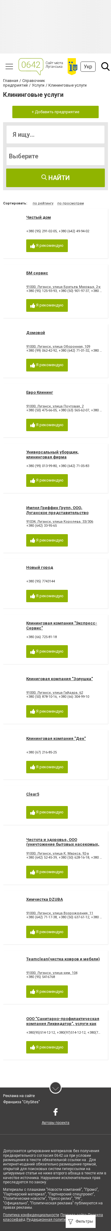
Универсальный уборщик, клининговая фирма (52, 454)
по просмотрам (70, 203)
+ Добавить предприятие (55, 111)
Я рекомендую (49, 245)
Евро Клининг (39, 392)
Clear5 (32, 794)
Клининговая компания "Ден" (56, 738)
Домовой (35, 332)
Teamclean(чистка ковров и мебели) (63, 959)
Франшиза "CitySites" (21, 1102)
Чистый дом (38, 217)
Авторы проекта (55, 1123)
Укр (88, 67)
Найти (58, 178)
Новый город (39, 567)
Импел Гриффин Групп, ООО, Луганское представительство (57, 510)
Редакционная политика (48, 1219)
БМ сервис (37, 273)
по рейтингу (43, 203)
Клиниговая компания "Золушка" (59, 678)
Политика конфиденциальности (31, 1215)
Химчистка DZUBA (44, 899)
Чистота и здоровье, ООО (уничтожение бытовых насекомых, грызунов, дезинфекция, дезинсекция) (62, 846)
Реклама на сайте (19, 1096)
